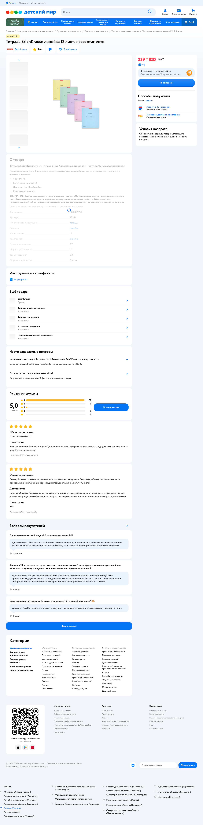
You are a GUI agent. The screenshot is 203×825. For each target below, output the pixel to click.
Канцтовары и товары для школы (34, 31)
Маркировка (20, 279)
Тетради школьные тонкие (125, 31)
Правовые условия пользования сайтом (64, 763)
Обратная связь (61, 728)
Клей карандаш (49, 677)
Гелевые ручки (78, 659)
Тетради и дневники (95, 31)
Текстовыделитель (80, 651)
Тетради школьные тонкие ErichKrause (162, 31)
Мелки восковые (110, 687)
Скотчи (45, 681)
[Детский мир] (31, 12)
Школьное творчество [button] (21, 670)
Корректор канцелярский (84, 648)
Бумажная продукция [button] (21, 648)
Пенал (45, 670)
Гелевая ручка (48, 674)
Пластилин (107, 683)
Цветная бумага (109, 691)
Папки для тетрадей (51, 655)
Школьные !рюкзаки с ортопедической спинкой (114, 667)
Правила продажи (62, 718)
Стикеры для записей (81, 681)
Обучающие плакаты (111, 680)
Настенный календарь (52, 651)
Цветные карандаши (81, 674)
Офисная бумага (49, 648)
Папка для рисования (111, 655)
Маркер (75, 663)
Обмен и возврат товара (65, 714)
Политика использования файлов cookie (72, 725)
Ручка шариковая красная (113, 651)
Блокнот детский (50, 659)
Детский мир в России (16, 766)
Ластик (45, 685)
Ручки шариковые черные (114, 648)
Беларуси (44, 766)
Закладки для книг (80, 666)
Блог (151, 725)
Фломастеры (47, 689)
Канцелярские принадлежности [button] (19, 654)
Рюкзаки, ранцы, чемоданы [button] (18, 661)
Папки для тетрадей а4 (52, 666)
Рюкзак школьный (110, 659)
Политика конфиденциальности (68, 721)
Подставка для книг (81, 670)
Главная (10, 31)
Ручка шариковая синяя (82, 677)
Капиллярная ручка (80, 655)
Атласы (105, 672)
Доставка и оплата (62, 710)
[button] (189, 22)
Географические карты (112, 676)
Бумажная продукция (68, 31)
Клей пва (76, 685)
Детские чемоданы (110, 663)
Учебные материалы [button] (20, 666)
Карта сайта (59, 732)
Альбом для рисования (52, 663)
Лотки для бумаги (80, 689)
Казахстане (32, 766)
